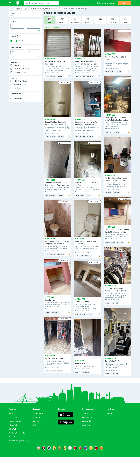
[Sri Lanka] (80, 448)
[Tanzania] (49, 448)
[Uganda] (44, 448)
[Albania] (96, 448)
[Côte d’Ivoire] (70, 448)
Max (29, 25)
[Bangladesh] (75, 448)
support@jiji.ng (38, 413)
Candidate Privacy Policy (17, 433)
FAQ (34, 425)
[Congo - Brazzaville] (91, 448)
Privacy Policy (13, 425)
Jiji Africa (110, 413)
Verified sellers (21, 98)
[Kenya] (38, 448)
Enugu (47, 27)
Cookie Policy (13, 437)
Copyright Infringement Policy (19, 441)
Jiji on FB (85, 413)
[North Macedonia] (101, 448)
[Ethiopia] (59, 448)
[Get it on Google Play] (66, 422)
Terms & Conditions (15, 421)
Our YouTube (86, 421)
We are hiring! (13, 417)
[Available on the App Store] (65, 415)
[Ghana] (54, 448)
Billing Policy (13, 429)
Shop (18, 41)
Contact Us (37, 421)
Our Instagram (87, 417)
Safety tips (36, 417)
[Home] (16, 3)
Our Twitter (86, 425)
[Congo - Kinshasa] (86, 448)
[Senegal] (64, 448)
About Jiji (12, 413)
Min (12, 25)
